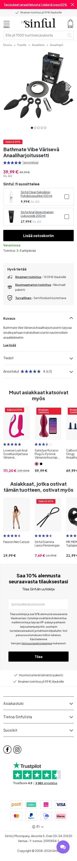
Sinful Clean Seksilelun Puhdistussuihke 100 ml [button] (36, 194)
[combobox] (35, 35)
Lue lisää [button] (9, 345)
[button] (72, 4)
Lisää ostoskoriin (38, 235)
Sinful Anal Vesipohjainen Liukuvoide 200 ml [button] (37, 214)
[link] (7, 45)
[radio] (5, 162)
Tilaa (39, 656)
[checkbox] (66, 196)
